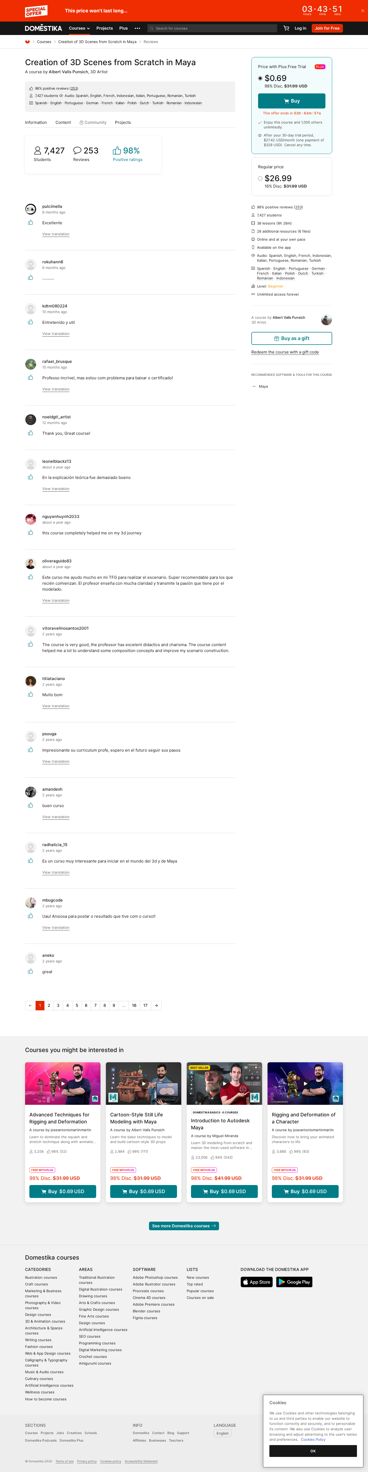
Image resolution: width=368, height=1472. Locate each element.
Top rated (195, 1284)
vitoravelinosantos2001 (65, 628)
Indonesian (193, 103)
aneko (48, 955)
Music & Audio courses (44, 1372)
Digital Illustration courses (100, 1289)
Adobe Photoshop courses (155, 1277)
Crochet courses (93, 1356)
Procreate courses (148, 1291)
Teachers (176, 1440)
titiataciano (53, 678)
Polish (132, 103)
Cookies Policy (313, 1439)
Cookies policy (110, 1461)
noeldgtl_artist (56, 416)
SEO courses (89, 1336)
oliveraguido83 (57, 560)
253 (74, 88)
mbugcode (52, 900)
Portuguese (74, 103)
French (107, 103)
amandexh (52, 789)
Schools (91, 1433)
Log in (300, 28)
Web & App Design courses (48, 1353)
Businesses (157, 1440)
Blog (170, 1433)
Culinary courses (39, 1378)
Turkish (158, 103)
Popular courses (200, 1291)
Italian (120, 103)
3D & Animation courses (45, 1321)
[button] (137, 28)
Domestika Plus (71, 1440)
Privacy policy (87, 1461)
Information (36, 122)
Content (63, 122)
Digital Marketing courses (100, 1350)
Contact (158, 1433)
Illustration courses (41, 1277)
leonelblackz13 (56, 461)
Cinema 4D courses (149, 1297)
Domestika (141, 1433)
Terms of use (64, 1461)
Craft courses (36, 1284)
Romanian (174, 103)
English (56, 103)
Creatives (74, 1433)
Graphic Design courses (99, 1309)
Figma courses (145, 1318)
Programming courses (97, 1343)
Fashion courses (39, 1346)
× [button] (363, 10)
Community (95, 122)
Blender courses (146, 1311)
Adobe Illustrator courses (154, 1284)
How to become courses (46, 1399)
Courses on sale (200, 1297)
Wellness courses (39, 1392)
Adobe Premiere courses (154, 1304)
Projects (104, 28)
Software (144, 1269)
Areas (86, 1269)
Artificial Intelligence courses (49, 1385)
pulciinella (52, 206)
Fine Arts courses (94, 1316)
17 (145, 1005)
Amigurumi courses (95, 1363)
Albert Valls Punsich (68, 71)
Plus (123, 28)
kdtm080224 (54, 306)
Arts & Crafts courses (97, 1303)
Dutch (144, 103)
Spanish (41, 103)
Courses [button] (77, 28)
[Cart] (286, 28)
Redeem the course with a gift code (285, 352)
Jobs (60, 1433)
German (92, 103)
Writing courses (38, 1340)
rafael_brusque (57, 361)
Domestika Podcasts (41, 1440)
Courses (44, 41)
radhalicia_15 (54, 844)
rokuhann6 (52, 261)
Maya (263, 386)
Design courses (38, 1314)
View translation (56, 234)
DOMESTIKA (44, 28)
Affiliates (139, 1440)
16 (134, 1005)
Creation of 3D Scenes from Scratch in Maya (97, 41)
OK (313, 1451)
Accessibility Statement (141, 1461)
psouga (49, 733)
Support (183, 1433)
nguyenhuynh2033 (60, 516)
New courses (198, 1277)
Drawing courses (93, 1296)
